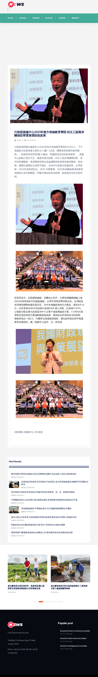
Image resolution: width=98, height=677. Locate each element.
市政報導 (35, 18)
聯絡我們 (75, 18)
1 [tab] (34, 601)
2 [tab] (36, 601)
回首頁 (10, 18)
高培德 (19, 140)
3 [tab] (39, 601)
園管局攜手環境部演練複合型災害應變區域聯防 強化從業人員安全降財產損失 (43, 474)
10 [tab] (57, 601)
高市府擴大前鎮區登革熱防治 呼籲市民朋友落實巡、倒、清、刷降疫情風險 (43, 492)
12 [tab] (62, 601)
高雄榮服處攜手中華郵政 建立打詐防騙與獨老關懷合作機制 (46, 508)
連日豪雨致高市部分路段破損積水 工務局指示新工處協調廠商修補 (26, 587)
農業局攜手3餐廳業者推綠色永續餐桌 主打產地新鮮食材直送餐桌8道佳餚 (42, 532)
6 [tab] (49, 601)
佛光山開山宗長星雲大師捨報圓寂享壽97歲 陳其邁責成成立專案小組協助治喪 (43, 517)
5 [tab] (46, 601)
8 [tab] (53, 601)
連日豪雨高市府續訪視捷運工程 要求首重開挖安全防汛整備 (69, 587)
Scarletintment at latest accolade (75, 631)
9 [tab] (55, 601)
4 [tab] (43, 601)
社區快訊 (22, 18)
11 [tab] (59, 601)
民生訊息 (49, 18)
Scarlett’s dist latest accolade (73, 638)
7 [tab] (51, 601)
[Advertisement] (49, 47)
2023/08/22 (31, 140)
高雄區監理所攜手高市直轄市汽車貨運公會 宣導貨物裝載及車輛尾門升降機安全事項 (55, 482)
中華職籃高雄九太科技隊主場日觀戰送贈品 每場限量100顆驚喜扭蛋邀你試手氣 (44, 500)
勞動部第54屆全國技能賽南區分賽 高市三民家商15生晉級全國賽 (38, 525)
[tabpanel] (27, 574)
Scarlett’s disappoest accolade (73, 646)
